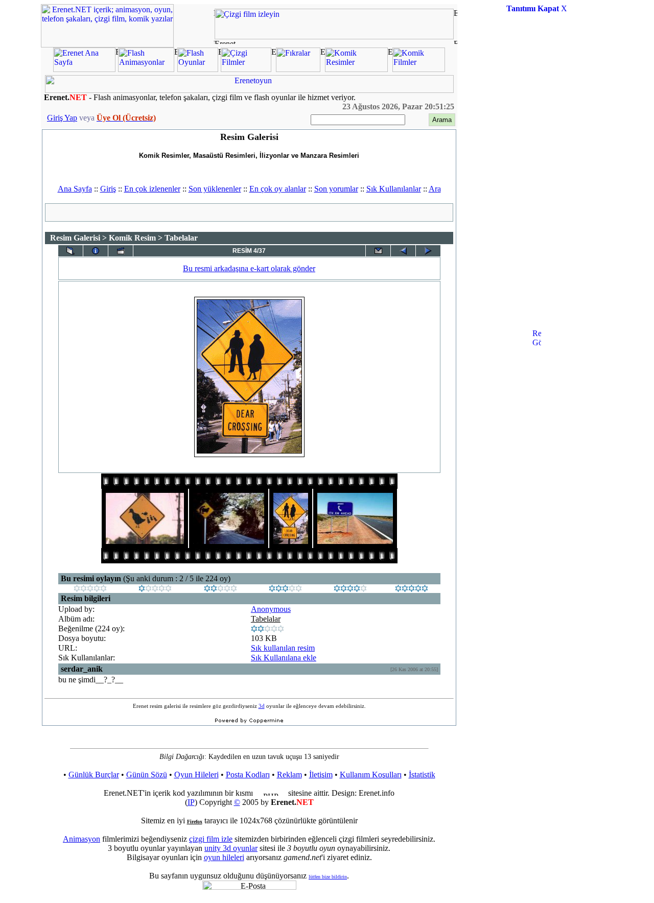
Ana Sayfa (75, 188)
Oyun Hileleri (196, 774)
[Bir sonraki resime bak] (428, 250)
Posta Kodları (248, 774)
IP (191, 802)
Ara (435, 188)
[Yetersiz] (155, 589)
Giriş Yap (62, 117)
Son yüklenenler (215, 188)
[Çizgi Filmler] (246, 69)
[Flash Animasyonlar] (146, 69)
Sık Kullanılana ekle (283, 657)
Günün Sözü (146, 774)
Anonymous (271, 609)
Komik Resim (132, 237)
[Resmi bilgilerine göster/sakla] (95, 250)
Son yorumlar (336, 188)
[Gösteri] (120, 250)
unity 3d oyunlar (231, 848)
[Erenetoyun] (249, 90)
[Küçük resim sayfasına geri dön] (70, 250)
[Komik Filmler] (418, 69)
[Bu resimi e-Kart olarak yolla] (378, 250)
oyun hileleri (224, 857)
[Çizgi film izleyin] (334, 36)
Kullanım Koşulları (371, 774)
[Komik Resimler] (356, 69)
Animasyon (81, 839)
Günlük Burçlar (93, 774)
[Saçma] (90, 589)
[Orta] (220, 589)
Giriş (108, 188)
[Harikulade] (411, 589)
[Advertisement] (536, 175)
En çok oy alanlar (277, 188)
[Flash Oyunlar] (197, 69)
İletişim (321, 774)
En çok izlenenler (152, 188)
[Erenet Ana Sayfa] (84, 69)
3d (262, 706)
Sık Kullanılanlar (393, 188)
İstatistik (422, 774)
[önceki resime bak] (403, 250)
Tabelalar (266, 618)
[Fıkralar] (298, 69)
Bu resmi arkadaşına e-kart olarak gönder (249, 268)
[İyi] (285, 589)
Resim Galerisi (75, 237)
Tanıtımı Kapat (532, 8)
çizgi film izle (210, 839)
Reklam (289, 774)
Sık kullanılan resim (283, 648)
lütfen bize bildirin (328, 877)
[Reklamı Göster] (536, 380)
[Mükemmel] (350, 589)
